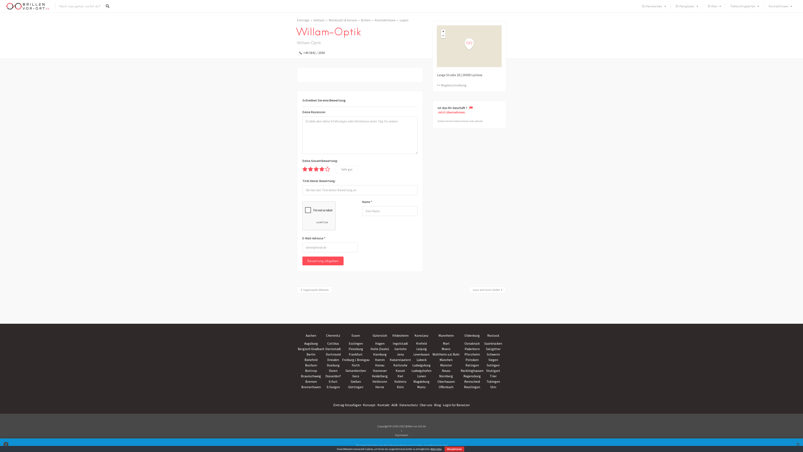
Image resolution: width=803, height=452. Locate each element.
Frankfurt (356, 354)
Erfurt (333, 381)
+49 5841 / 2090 (314, 53)
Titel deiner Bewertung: (319, 181)
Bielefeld (310, 360)
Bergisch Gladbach (311, 349)
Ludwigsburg (421, 365)
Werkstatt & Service (343, 20)
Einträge (303, 20)
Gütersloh (380, 335)
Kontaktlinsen (778, 6)
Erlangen (333, 387)
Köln (400, 387)
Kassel (400, 371)
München (446, 360)
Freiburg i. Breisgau (356, 360)
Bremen (311, 381)
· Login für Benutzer (456, 405)
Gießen (356, 381)
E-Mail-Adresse (313, 238)
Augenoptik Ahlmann (316, 290)
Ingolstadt (400, 343)
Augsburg (311, 343)
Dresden (333, 360)
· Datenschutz (408, 405)
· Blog (437, 405)
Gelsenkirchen (355, 371)
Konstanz (421, 335)
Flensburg (356, 349)
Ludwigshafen (421, 371)
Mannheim (446, 335)
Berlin (311, 354)
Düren (333, 371)
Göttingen (355, 387)
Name (367, 202)
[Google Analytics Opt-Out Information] (6, 445)
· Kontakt (383, 405)
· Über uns (425, 405)
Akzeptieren (454, 449)
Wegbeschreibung (454, 85)
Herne (379, 387)
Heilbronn (379, 381)
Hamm (380, 360)
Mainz (421, 387)
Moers (446, 349)
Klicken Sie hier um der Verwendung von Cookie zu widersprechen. (402, 445)
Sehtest (319, 20)
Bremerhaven (311, 387)
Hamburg (380, 354)
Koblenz (400, 381)
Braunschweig (311, 376)
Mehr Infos (436, 449)
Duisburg (333, 365)
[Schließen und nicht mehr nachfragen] (798, 445)
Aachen (311, 335)
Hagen (380, 343)
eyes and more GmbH (486, 290)
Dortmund (333, 354)
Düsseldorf (333, 376)
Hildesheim (400, 335)
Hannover (380, 371)
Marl (446, 343)
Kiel (400, 376)
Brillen (712, 6)
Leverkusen (421, 354)
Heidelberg (380, 376)
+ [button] (443, 31)
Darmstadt (333, 349)
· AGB (394, 405)
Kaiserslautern (400, 360)
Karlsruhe (400, 365)
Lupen (404, 20)
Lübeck (422, 360)
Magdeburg (421, 381)
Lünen (421, 376)
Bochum (311, 365)
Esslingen (356, 343)
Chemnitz (333, 335)
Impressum (401, 435)
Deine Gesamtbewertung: (320, 161)
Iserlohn (400, 349)
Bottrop (311, 371)
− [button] (443, 36)
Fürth (356, 365)
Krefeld (421, 343)
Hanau (379, 365)
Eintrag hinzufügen (347, 405)
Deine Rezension (313, 112)
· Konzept (369, 405)
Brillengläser (685, 6)
